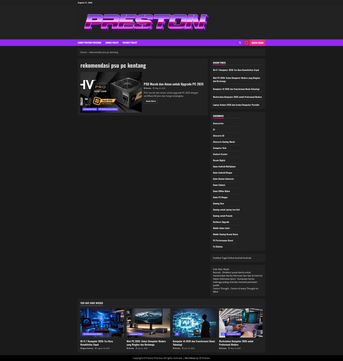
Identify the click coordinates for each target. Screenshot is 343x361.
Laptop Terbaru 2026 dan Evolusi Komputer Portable (236, 104)
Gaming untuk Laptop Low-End (226, 209)
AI (214, 129)
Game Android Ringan (222, 172)
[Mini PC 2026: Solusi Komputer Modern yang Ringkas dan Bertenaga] (148, 323)
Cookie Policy (112, 42)
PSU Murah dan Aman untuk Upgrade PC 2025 (111, 92)
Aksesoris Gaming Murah (224, 141)
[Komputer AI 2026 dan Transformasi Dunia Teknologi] (194, 323)
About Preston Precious (89, 42)
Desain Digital (219, 160)
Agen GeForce (87, 348)
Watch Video (257, 42)
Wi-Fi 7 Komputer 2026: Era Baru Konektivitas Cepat (236, 70)
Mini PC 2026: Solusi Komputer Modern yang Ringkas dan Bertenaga (146, 342)
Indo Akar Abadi (221, 269)
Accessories (218, 123)
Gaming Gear (218, 203)
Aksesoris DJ (218, 135)
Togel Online (228, 257)
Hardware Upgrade (221, 222)
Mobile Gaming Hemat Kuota (225, 234)
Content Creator (220, 154)
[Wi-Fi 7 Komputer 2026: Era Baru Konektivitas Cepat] (102, 323)
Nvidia (148, 88)
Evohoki (239, 257)
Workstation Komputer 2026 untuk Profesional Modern (237, 96)
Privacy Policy (130, 42)
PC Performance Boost (108, 109)
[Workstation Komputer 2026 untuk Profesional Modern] (241, 323)
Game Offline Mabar (221, 191)
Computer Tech (90, 109)
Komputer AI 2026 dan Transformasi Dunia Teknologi (236, 89)
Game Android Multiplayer (224, 166)
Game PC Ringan (220, 197)
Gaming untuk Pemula (222, 215)
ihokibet (217, 257)
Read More (152, 101)
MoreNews (190, 358)
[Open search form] (240, 42)
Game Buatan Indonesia (223, 178)
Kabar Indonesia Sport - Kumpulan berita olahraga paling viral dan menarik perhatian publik (235, 282)
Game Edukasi (219, 185)
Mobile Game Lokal (221, 228)
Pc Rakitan (218, 246)
